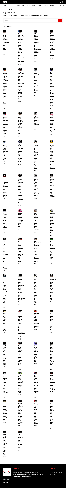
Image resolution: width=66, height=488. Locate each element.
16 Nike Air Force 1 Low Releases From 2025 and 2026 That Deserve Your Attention (52, 251)
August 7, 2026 (51, 59)
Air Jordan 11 (21, 112)
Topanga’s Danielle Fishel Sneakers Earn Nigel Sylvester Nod (37, 121)
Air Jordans (17, 5)
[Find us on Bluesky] (54, 475)
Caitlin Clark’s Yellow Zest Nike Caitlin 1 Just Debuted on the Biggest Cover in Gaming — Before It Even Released (52, 156)
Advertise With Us (34, 472)
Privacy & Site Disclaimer (26, 476)
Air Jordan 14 (5, 238)
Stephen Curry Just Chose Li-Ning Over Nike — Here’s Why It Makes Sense (5, 355)
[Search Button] (60, 2)
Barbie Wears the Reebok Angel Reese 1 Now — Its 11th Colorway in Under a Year (52, 125)
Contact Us (20, 472)
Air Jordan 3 (36, 174)
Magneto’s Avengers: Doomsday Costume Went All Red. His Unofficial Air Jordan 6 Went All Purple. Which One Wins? (21, 84)
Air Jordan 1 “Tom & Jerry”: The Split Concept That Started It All (5, 221)
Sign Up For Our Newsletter (18, 474)
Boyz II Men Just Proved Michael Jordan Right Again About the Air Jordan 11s (20, 124)
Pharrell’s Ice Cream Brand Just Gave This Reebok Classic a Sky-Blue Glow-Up (52, 222)
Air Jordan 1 (5, 68)
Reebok (52, 113)
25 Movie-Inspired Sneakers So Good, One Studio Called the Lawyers (21, 442)
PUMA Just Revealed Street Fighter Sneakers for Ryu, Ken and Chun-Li (5, 152)
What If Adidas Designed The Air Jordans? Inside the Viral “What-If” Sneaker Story (5, 187)
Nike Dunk (20, 343)
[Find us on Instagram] (54, 472)
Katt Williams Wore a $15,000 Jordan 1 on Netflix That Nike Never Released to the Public (36, 385)
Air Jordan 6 (21, 68)
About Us (15, 472)
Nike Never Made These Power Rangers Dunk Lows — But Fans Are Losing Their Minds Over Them (52, 414)
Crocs (46, 5)
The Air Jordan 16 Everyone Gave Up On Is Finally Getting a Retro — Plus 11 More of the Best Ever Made (5, 291)
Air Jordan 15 (52, 372)
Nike (23, 5)
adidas (28, 5)
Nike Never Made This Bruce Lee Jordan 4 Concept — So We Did (52, 321)
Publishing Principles (29, 474)
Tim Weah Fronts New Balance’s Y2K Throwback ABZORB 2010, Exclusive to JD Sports (6, 41)
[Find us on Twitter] (52, 472)
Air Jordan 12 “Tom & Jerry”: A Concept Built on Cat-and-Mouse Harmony (52, 187)
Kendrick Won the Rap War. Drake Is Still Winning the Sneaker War (36, 321)
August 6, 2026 (19, 100)
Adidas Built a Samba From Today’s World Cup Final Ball (20, 219)
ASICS (33, 5)
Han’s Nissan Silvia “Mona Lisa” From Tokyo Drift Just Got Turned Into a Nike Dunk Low (20, 356)
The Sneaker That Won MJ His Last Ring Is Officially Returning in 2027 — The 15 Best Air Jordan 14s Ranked (5, 255)
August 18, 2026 (4, 53)
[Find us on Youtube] (59, 472)
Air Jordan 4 (21, 174)
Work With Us (26, 472)
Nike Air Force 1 (36, 68)
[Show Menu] (62, 2)
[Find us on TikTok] (50, 475)
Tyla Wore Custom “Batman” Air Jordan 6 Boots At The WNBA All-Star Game (21, 153)
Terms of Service (16, 476)
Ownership (44, 474)
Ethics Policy (38, 474)
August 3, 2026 (35, 96)
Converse (39, 5)
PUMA (60, 5)
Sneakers (21, 31)
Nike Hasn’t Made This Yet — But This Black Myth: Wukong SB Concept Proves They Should (52, 356)
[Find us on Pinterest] (56, 472)
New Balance (53, 5)
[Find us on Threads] (52, 475)
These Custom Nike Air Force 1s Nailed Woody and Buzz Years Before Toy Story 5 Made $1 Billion (36, 156)
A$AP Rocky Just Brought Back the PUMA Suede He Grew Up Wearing (36, 221)
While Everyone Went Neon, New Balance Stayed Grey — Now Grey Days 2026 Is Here (5, 444)
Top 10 (10, 5)
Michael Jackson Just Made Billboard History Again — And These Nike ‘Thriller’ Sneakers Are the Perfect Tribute (52, 44)
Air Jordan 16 (5, 274)
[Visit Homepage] (5, 2)
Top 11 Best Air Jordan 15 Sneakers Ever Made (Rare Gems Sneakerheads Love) (54, 383)
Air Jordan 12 (52, 174)
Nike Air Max (51, 274)
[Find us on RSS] (61, 472)
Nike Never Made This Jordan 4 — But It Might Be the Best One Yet (36, 353)
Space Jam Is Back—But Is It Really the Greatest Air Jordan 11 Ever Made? (5, 322)
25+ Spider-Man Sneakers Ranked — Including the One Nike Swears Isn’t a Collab (5, 124)
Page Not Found (9, 9)
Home (5, 5)
